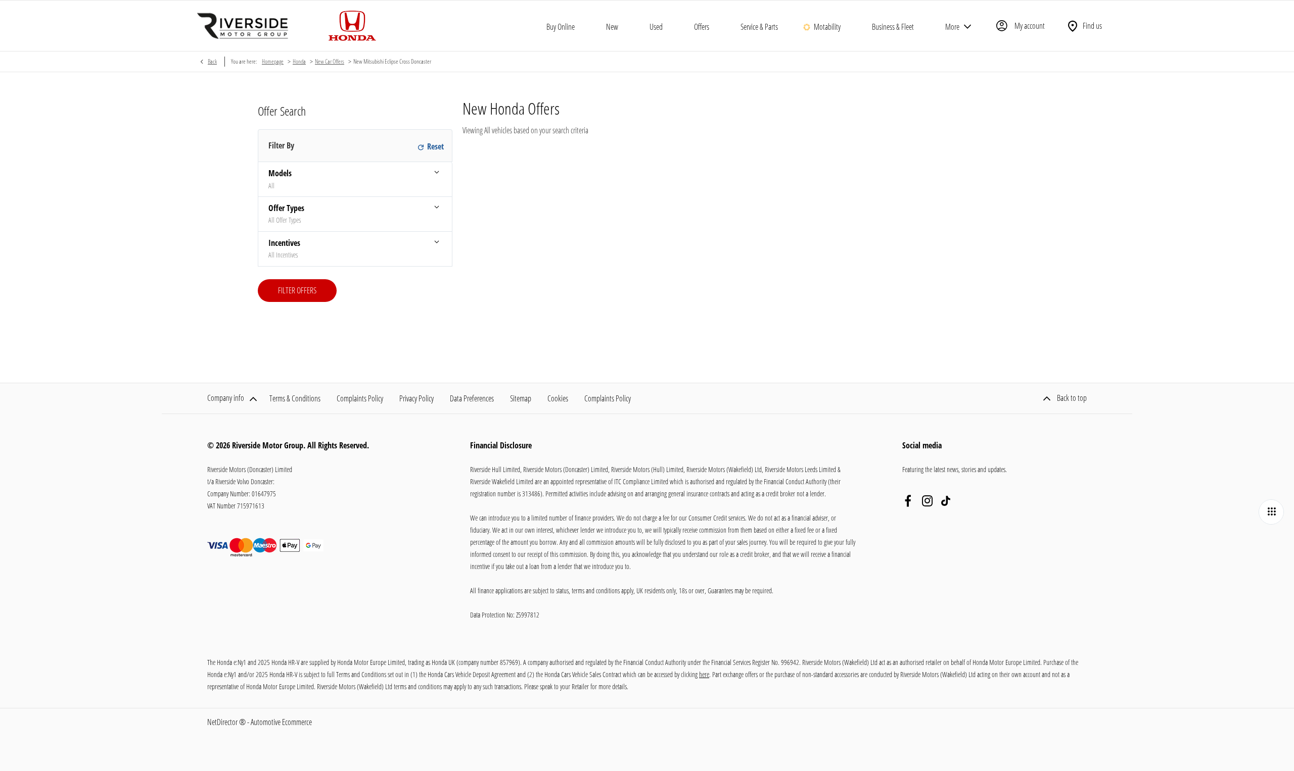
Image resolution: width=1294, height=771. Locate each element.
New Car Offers (329, 61)
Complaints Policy (360, 398)
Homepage (273, 61)
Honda (299, 61)
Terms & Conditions (294, 398)
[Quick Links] (1271, 512)
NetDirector (223, 722)
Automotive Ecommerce (281, 722)
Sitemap (520, 398)
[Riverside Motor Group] (242, 26)
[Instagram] (927, 501)
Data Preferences (472, 398)
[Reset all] (429, 146)
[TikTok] (946, 501)
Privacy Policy (416, 398)
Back (212, 61)
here (704, 674)
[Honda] (352, 26)
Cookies (557, 398)
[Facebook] (908, 501)
